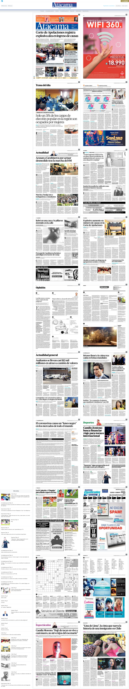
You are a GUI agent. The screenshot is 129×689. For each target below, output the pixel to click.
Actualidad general (50, 11)
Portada (42, 11)
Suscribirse (118, 5)
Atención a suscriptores (109, 5)
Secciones (4, 5)
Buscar (10, 5)
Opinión (57, 11)
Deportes (72, 11)
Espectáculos (85, 11)
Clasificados (78, 11)
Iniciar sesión (124, 5)
